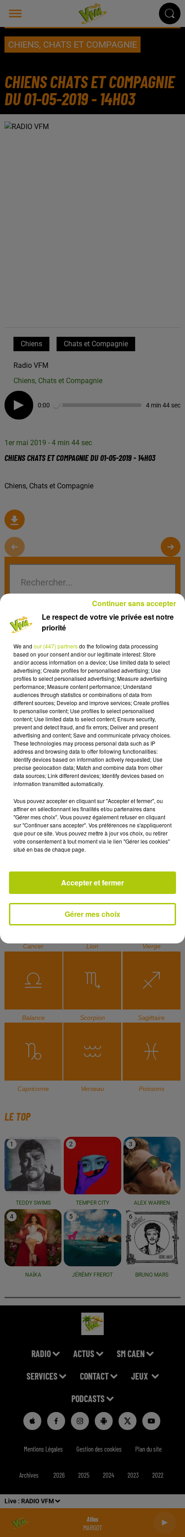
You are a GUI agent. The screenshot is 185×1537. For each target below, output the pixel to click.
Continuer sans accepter (134, 603)
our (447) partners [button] (56, 646)
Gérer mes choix (92, 914)
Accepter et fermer (92, 882)
